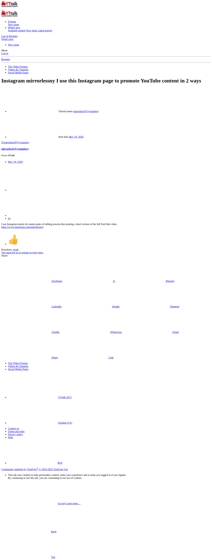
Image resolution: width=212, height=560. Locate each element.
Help (10, 437)
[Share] (33, 190)
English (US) (65, 422)
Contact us (13, 428)
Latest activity (45, 30)
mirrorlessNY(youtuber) (86, 111)
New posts (13, 24)
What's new (14, 27)
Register (5, 59)
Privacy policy (15, 434)
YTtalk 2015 (65, 397)
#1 (9, 218)
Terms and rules (16, 431)
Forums (12, 21)
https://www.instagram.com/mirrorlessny (22, 227)
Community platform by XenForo (34, 469)
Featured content (16, 30)
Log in (4, 53)
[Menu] (2, 10)
